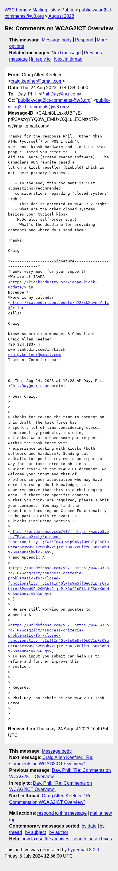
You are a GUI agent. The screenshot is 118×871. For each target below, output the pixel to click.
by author (58, 832)
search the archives (92, 838)
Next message (66, 52)
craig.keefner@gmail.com (36, 81)
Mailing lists (44, 9)
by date (89, 826)
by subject (35, 832)
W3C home (16, 9)
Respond (84, 39)
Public (67, 9)
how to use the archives (45, 838)
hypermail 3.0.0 (83, 849)
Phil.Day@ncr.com (60, 93)
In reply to (41, 59)
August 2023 (61, 16)
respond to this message (62, 813)
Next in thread (68, 59)
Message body (57, 39)
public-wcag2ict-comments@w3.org (54, 100)
